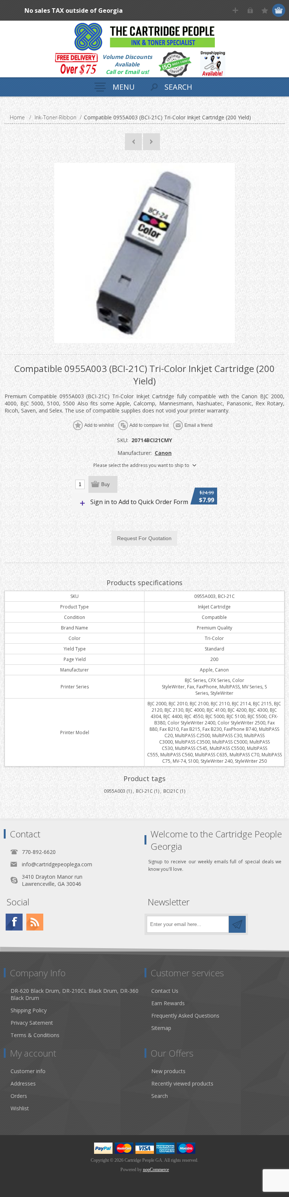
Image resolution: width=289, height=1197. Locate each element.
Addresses (23, 1083)
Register (235, 10)
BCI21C (171, 791)
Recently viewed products (182, 1083)
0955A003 (114, 791)
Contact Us (164, 990)
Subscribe (237, 924)
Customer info (28, 1071)
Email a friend (198, 425)
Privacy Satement (32, 1022)
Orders (19, 1095)
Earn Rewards (168, 1003)
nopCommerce (156, 1169)
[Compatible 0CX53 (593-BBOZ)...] (151, 141)
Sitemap (161, 1027)
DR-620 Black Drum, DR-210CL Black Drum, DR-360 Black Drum (74, 994)
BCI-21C (144, 791)
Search (159, 1095)
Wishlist (20, 1108)
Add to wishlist (99, 425)
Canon (163, 452)
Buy (105, 484)
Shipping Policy (29, 1010)
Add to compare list (149, 425)
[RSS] (34, 922)
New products (168, 1071)
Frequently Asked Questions (185, 1015)
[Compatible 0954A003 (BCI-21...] (133, 141)
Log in (250, 10)
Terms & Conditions (35, 1035)
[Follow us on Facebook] (14, 922)
